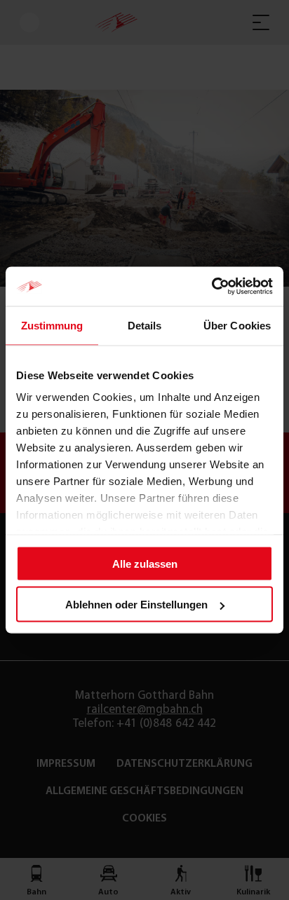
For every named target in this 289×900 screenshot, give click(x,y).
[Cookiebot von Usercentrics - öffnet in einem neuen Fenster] (211, 287)
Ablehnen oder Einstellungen (136, 605)
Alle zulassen (144, 563)
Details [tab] (145, 325)
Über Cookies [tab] (237, 325)
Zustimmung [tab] (52, 325)
